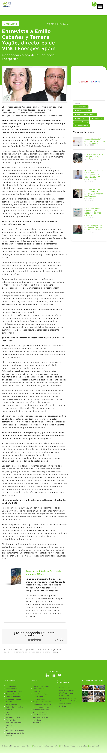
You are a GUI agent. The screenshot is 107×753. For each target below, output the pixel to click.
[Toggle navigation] (100, 6)
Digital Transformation (86, 114)
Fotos (8, 712)
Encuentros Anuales (41, 707)
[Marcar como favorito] (56, 640)
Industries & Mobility (67, 698)
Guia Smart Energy (40, 717)
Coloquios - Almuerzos (42, 704)
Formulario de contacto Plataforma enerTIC (14, 722)
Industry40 (98, 118)
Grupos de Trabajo (13, 699)
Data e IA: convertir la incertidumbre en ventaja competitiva (93, 156)
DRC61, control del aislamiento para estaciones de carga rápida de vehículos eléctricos (92, 212)
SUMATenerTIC (11, 689)
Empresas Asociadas (14, 691)
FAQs (8, 715)
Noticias (62, 706)
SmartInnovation (39, 715)
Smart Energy (82, 122)
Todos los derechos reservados (46, 746)
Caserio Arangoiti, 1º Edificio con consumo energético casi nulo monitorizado (93, 228)
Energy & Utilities (66, 690)
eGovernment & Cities (68, 701)
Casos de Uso (64, 688)
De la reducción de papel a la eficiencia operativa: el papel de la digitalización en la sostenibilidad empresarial (93, 194)
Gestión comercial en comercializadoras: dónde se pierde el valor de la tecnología (94, 140)
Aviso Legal (10, 728)
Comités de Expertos (14, 696)
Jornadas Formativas (41, 709)
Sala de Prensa (65, 703)
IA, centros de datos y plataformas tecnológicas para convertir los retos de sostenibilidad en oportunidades (93, 175)
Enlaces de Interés (13, 717)
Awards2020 (82, 107)
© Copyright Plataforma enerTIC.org (17, 746)
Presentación (11, 686)
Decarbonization (83, 110)
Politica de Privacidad (15, 730)
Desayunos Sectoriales (42, 702)
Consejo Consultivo (14, 694)
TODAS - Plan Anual (41, 686)
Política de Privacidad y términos (74, 746)
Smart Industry (83, 126)
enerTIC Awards (39, 699)
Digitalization (82, 118)
